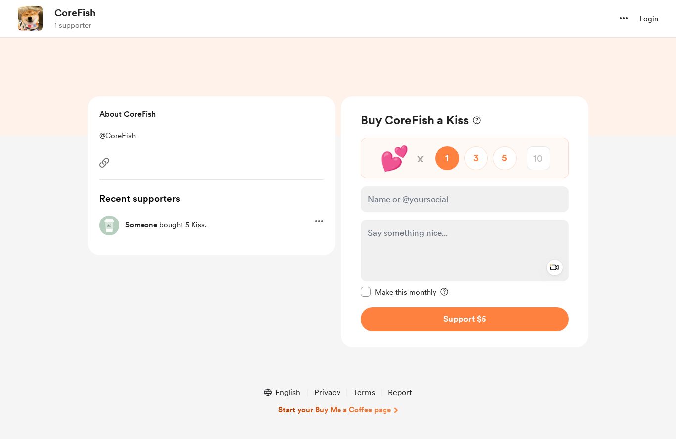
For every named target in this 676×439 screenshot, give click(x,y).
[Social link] (104, 163)
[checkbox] (398, 291)
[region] (464, 221)
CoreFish (75, 13)
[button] (623, 18)
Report (400, 392)
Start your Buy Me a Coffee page (334, 409)
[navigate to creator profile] (30, 18)
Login (648, 18)
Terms (364, 392)
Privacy (327, 392)
